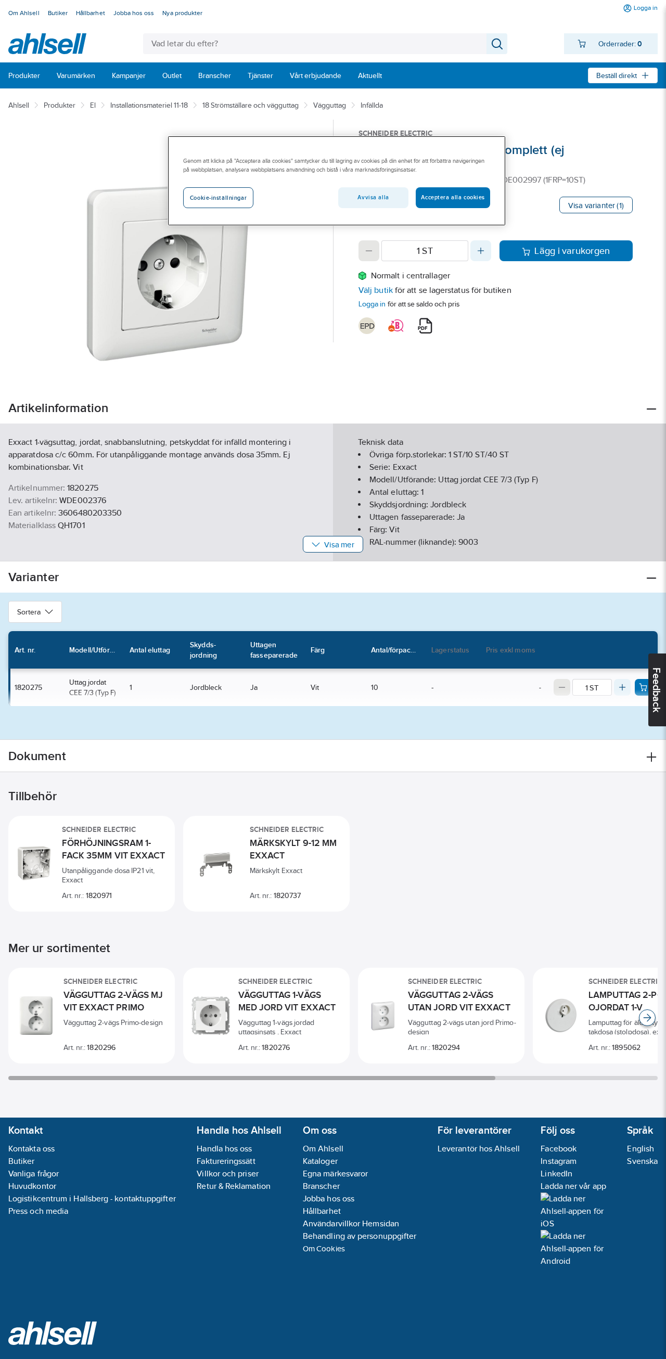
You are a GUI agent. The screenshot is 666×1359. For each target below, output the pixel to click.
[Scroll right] (647, 1017)
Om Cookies (324, 1248)
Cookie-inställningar (218, 198)
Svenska (642, 1161)
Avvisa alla (373, 197)
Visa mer (339, 544)
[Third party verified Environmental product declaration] (366, 325)
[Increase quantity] (480, 250)
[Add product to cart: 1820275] (643, 687)
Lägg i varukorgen (572, 251)
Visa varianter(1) (596, 205)
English (640, 1148)
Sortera (29, 612)
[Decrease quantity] (368, 250)
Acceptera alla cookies (453, 197)
